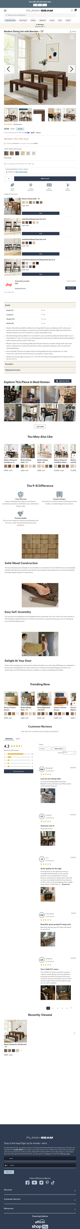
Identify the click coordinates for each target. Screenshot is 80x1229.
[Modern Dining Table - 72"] (12, 206)
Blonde (34, 222)
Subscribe (9, 1172)
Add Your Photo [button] (64, 381)
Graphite (30, 266)
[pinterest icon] (47, 1182)
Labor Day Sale (10, 20)
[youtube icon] (34, 1182)
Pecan (41, 202)
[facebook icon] (27, 1183)
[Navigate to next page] (71, 1008)
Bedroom (42, 20)
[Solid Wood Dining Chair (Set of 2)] (12, 226)
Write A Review (18, 771)
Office (68, 20)
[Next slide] (71, 69)
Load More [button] (40, 427)
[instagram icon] (41, 1183)
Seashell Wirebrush (34, 203)
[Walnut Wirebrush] (6, 153)
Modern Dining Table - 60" (42, 461)
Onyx (34, 266)
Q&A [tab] (17, 738)
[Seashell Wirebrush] (28, 153)
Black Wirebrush (37, 203)
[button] (11, 114)
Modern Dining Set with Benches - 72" (15, 1046)
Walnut (27, 222)
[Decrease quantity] (6, 178)
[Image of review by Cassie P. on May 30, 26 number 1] (48, 838)
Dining (33, 20)
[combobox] (45, 748)
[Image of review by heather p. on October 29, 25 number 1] (48, 992)
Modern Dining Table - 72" (26, 461)
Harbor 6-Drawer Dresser (60, 709)
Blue (67, 713)
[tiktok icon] (53, 1183)
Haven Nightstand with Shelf (43, 709)
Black (30, 222)
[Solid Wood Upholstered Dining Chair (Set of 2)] (12, 267)
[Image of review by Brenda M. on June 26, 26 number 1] (48, 795)
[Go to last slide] (8, 69)
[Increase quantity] (11, 178)
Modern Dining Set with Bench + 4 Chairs (10, 461)
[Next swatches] (44, 202)
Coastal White (27, 203)
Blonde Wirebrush (23, 203)
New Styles (23, 20)
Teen (60, 20)
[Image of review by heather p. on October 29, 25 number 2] (63, 992)
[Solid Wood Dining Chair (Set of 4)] (12, 247)
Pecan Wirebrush (30, 203)
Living (52, 20)
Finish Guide (8, 157)
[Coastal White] (34, 153)
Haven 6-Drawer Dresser (10, 709)
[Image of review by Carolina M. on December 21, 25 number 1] (48, 939)
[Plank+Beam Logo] (40, 1138)
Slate (23, 266)
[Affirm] (40, 1221)
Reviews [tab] (9, 738)
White (37, 222)
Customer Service (12, 1199)
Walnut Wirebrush (67, 466)
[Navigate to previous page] (43, 1008)
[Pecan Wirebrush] (12, 153)
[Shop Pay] (40, 1227)
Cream (27, 266)
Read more (66, 884)
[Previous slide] (6, 456)
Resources (8, 1209)
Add (40, 213)
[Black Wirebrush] (17, 153)
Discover (8, 1190)
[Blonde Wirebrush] (23, 153)
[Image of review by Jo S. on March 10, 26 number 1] (48, 894)
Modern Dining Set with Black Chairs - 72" (60, 461)
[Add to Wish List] (15, 446)
